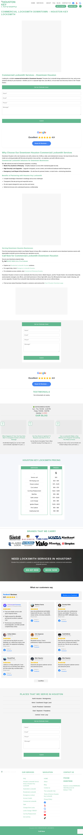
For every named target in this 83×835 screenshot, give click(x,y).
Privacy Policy (48, 799)
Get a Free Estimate (22, 261)
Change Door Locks (29, 807)
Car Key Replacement (29, 814)
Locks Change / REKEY (30, 810)
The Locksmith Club (49, 791)
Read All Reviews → (41, 143)
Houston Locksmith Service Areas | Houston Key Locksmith (31, 783)
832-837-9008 (11, 261)
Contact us (66, 3)
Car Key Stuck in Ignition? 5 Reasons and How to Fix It (41, 437)
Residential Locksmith (29, 792)
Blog (59, 3)
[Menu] (80, 6)
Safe (24, 804)
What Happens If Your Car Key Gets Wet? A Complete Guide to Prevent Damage (13, 437)
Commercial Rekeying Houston (34, 271)
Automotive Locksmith (29, 789)
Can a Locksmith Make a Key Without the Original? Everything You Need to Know (69, 437)
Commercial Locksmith (29, 801)
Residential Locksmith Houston (20, 265)
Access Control (27, 798)
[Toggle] (1, 698)
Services (40, 3)
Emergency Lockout (29, 795)
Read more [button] (34, 616)
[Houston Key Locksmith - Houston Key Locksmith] (10, 4)
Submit (41, 121)
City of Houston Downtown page (54, 283)
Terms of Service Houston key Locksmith (51, 795)
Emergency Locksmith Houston (26, 268)
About (48, 3)
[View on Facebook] (32, 605)
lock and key (26, 817)
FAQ (54, 3)
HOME (33, 3)
